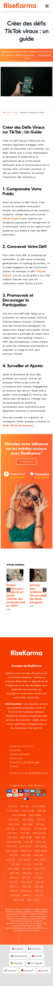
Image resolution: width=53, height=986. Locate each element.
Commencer (45, 55)
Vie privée (15, 750)
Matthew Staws (12, 112)
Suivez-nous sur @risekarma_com (28, 773)
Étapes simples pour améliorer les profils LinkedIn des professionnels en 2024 (12, 575)
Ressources (15, 758)
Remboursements (19, 754)
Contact (14, 766)
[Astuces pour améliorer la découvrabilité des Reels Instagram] (38, 575)
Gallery (17, 575)
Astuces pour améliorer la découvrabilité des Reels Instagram (35, 575)
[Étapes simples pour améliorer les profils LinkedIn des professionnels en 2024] (14, 575)
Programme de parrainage (24, 762)
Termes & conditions (21, 746)
